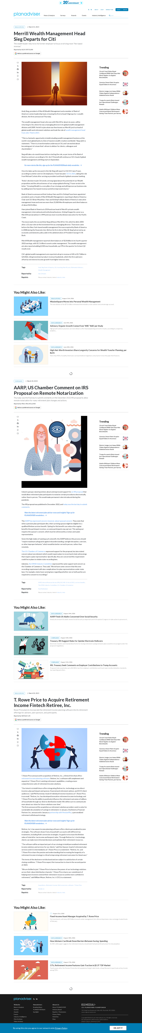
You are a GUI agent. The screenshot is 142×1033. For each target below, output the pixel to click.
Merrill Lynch (67, 267)
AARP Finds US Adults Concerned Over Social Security (74, 616)
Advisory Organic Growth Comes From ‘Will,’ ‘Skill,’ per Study (76, 326)
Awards (73, 15)
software (70, 885)
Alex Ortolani (27, 49)
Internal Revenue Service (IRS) (51, 582)
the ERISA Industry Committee (40, 564)
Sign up (125, 9)
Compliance (19, 381)
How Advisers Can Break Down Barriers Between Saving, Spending (79, 941)
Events (84, 15)
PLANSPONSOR (100, 1007)
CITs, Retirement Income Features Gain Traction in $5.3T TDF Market (80, 965)
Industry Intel (61, 277)
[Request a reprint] (17, 76)
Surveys (62, 15)
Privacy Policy (61, 1028)
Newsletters (109, 9)
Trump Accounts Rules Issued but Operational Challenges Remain (109, 102)
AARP (39, 582)
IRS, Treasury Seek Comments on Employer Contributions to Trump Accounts (83, 665)
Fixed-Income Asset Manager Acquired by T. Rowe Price (74, 916)
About (96, 9)
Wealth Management (44, 270)
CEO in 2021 (70, 174)
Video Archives (18, 1021)
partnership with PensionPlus (60, 812)
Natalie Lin (26, 716)
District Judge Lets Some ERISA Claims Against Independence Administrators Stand (109, 93)
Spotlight (36, 1012)
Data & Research (56, 323)
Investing (59, 267)
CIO (82, 1007)
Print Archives (18, 1019)
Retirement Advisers (77, 267)
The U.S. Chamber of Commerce (33, 551)
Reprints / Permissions (59, 1012)
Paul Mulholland (29, 404)
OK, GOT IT (118, 1028)
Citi (55, 267)
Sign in (118, 9)
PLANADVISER (89, 1007)
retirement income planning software (36, 778)
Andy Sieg (41, 267)
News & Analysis (49, 15)
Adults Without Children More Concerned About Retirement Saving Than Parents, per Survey (110, 111)
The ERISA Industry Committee (47, 585)
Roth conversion (63, 885)
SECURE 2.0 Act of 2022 (67, 582)
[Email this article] (18, 63)
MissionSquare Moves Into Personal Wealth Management (75, 301)
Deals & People (19, 27)
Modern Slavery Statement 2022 (90, 1021)
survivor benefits (80, 582)
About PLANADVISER (59, 1007)
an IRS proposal (77, 492)
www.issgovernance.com (88, 1012)
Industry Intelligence (99, 15)
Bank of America (49, 267)
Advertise (55, 1016)
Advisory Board (57, 1009)
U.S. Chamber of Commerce (65, 585)
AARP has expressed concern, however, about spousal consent (48, 521)
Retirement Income (51, 885)
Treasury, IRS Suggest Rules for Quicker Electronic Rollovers (76, 641)
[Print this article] (18, 79)
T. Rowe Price (78, 885)
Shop (102, 9)
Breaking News (37, 1007)
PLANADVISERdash (39, 1009)
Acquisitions (41, 885)
